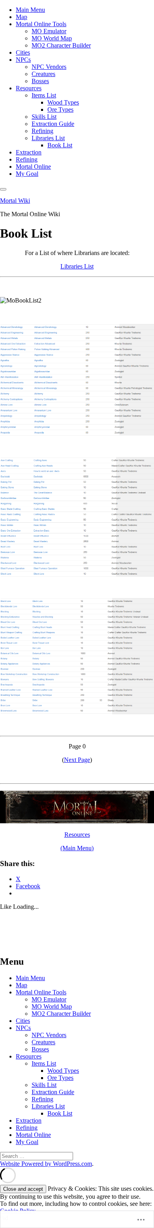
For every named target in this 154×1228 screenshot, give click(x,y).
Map (21, 16)
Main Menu (30, 9)
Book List (59, 145)
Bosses (40, 81)
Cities (23, 52)
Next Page (77, 759)
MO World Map (52, 38)
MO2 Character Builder (61, 45)
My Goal (27, 173)
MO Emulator (49, 31)
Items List (44, 95)
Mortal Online (33, 166)
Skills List (44, 116)
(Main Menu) (77, 848)
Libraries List (48, 138)
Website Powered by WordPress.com (46, 1163)
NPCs (23, 59)
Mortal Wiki (15, 200)
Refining (42, 131)
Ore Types (60, 109)
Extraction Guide (53, 123)
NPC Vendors (49, 66)
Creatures (43, 73)
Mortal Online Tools (41, 24)
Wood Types (63, 102)
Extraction (28, 152)
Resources (28, 88)
